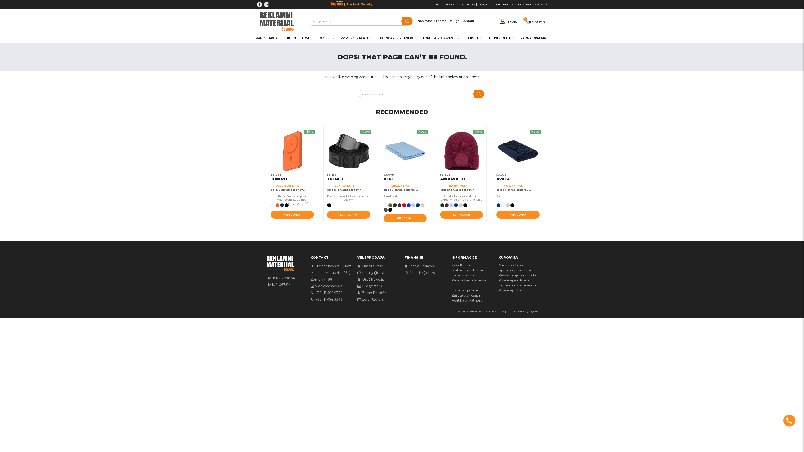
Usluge (454, 21)
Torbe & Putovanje (439, 38)
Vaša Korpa (461, 265)
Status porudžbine (467, 270)
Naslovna (425, 21)
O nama (440, 21)
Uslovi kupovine (465, 290)
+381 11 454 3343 (536, 4)
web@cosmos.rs (489, 4)
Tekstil (472, 38)
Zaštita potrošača (466, 295)
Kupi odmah (292, 214)
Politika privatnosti (467, 300)
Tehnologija (499, 38)
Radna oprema (533, 38)
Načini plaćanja (511, 265)
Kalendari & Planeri (395, 38)
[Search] (407, 21)
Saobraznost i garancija (517, 285)
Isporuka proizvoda (515, 270)
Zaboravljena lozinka (469, 280)
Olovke (324, 38)
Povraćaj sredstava (514, 280)
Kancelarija (267, 38)
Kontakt (468, 21)
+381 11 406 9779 (513, 4)
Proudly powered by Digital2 (522, 311)
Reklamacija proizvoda (517, 275)
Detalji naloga (463, 275)
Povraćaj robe (510, 290)
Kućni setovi (298, 38)
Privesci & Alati (354, 38)
